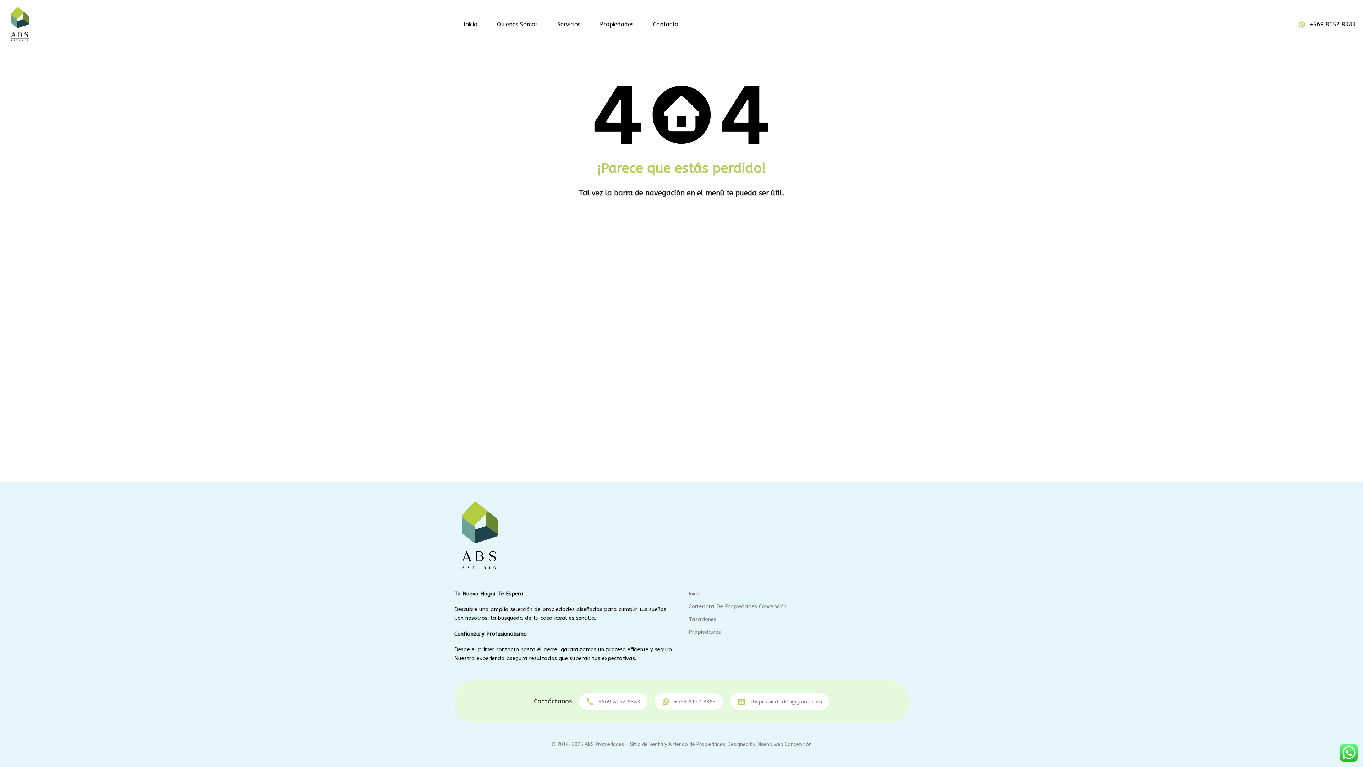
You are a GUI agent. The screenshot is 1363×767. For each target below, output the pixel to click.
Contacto (665, 24)
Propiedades (617, 24)
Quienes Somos (517, 24)
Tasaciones (702, 619)
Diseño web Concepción (784, 744)
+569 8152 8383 (1333, 24)
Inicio (470, 24)
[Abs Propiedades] (19, 24)
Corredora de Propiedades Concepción (738, 606)
